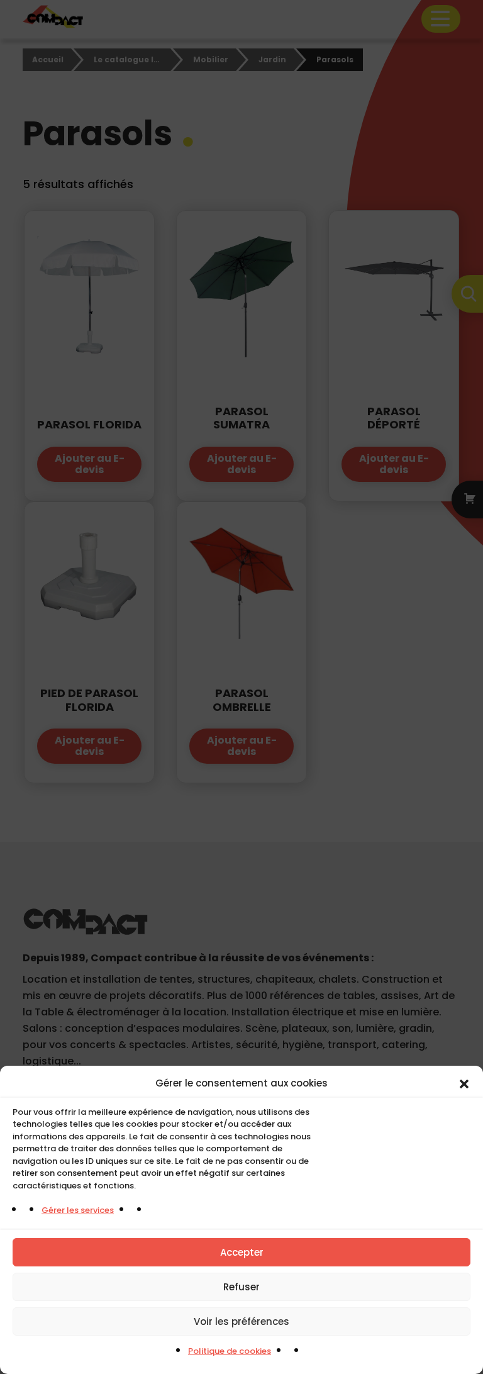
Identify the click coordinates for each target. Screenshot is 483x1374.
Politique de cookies (229, 1351)
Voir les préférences (241, 1321)
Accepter (242, 1252)
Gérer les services (78, 1210)
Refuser (241, 1286)
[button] (464, 1083)
